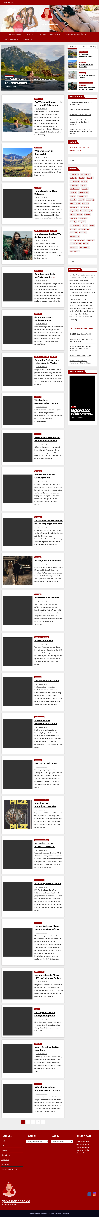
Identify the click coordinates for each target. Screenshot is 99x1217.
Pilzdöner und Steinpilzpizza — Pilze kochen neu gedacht (45, 806)
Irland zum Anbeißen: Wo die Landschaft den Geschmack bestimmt (87, 91)
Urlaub (73, 233)
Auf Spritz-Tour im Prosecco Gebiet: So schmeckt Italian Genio (46, 846)
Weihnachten (75, 243)
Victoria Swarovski (77, 240)
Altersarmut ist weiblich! (47, 597)
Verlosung (74, 236)
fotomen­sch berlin (82, 1150)
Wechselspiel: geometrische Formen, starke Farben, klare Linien (48, 403)
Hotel (73, 196)
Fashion (42, 34)
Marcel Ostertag (86, 211)
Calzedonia (74, 181)
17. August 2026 (41, 601)
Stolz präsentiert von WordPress (38, 1213)
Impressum (5, 1160)
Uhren (73, 229)
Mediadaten (5, 1155)
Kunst (85, 203)
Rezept (81, 222)
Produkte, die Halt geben (47, 883)
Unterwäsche (83, 229)
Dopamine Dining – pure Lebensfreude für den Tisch (47, 363)
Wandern (90, 240)
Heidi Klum (83, 192)
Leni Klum (85, 207)
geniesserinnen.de (49, 24)
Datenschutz (5, 1164)
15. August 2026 (41, 810)
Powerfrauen (15, 34)
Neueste (73, 46)
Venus (82, 233)
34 (38, 1122)
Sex (84, 225)
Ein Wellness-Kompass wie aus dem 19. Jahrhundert (87, 56)
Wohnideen (85, 247)
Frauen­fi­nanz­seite (82, 1141)
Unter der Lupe (81, 1153)
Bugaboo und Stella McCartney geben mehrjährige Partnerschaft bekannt (81, 131)
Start (3, 1141)
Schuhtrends (75, 225)
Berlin (73, 178)
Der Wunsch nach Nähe (46, 680)
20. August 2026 (41, 367)
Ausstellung (85, 174)
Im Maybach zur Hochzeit (47, 560)
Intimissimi (82, 196)
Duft (83, 185)
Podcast (83, 218)
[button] (96, 37)
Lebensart (30, 34)
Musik (87, 214)
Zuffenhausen (83, 51)
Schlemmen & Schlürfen (75, 34)
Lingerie (74, 211)
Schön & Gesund (11, 39)
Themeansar (65, 1213)
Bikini (90, 178)
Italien (73, 200)
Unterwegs (27, 39)
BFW (82, 178)
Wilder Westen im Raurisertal (26, 83)
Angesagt (92, 46)
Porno (73, 222)
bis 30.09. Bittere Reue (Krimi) (80, 356)
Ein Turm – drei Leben (45, 763)
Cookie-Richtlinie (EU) (9, 1169)
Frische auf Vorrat (43, 640)
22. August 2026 (41, 197)
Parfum (73, 218)
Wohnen (73, 247)
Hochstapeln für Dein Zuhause (80, 115)
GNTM (73, 192)
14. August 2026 (41, 933)
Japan (81, 200)
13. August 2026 (41, 1019)
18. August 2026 (41, 527)
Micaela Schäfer (76, 214)
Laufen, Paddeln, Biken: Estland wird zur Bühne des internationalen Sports (48, 929)
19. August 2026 (41, 444)
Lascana (74, 207)
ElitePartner (74, 189)
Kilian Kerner (75, 203)
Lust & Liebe (55, 34)
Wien (86, 243)
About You (74, 174)
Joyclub (90, 200)
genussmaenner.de (83, 1144)
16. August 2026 (41, 684)
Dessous (74, 185)
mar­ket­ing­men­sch (82, 1147)
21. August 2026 (41, 281)
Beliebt (82, 46)
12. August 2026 (77, 417)
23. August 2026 (11, 86)
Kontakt (4, 1150)
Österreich (74, 251)
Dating (84, 181)
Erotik (85, 189)
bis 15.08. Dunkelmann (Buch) (80, 334)
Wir (2, 1146)
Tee (92, 225)
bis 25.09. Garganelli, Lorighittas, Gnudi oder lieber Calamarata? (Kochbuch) (81, 348)
